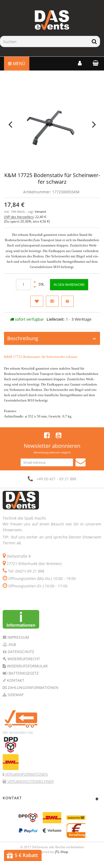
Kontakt (15, 680)
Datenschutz (20, 651)
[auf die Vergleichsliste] (52, 301)
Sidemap (14, 694)
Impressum (17, 637)
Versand (40, 212)
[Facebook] (47, 435)
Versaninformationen (26, 774)
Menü (18, 63)
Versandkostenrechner (30, 781)
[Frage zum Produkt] (67, 301)
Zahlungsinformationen (32, 687)
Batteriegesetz (23, 673)
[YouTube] (58, 435)
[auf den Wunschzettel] (36, 301)
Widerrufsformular (27, 665)
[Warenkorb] (94, 63)
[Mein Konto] (80, 63)
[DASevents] (52, 20)
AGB (11, 644)
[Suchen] (94, 41)
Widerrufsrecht (23, 658)
